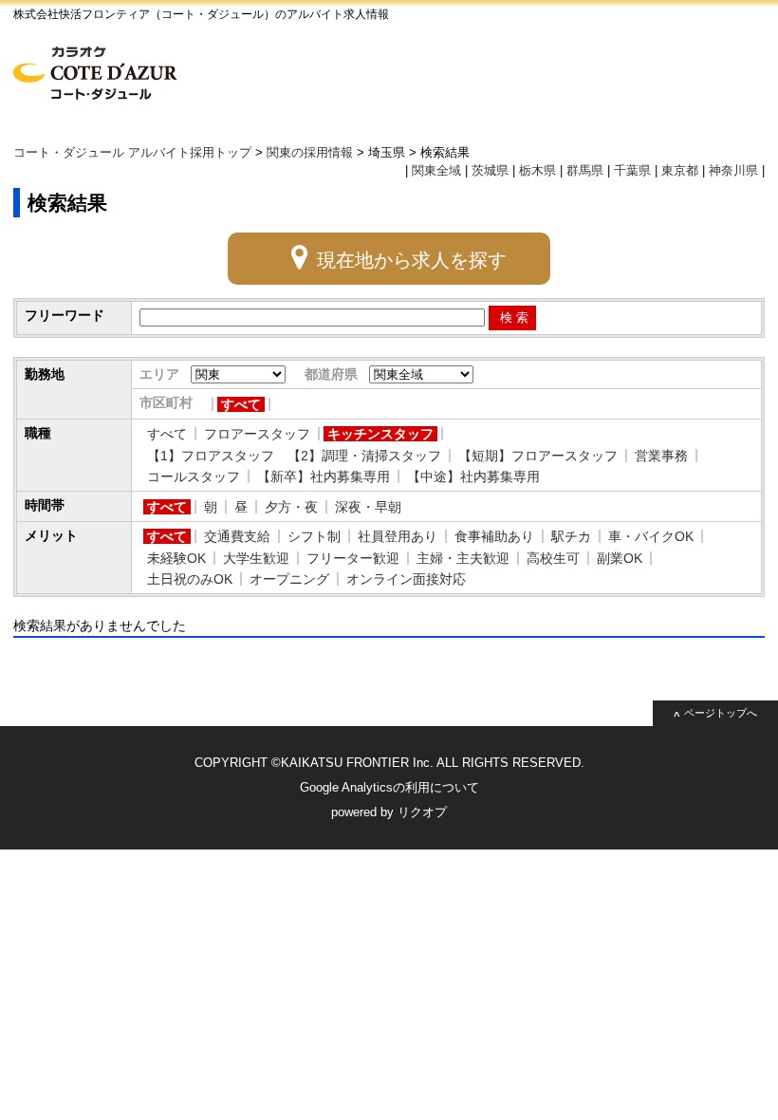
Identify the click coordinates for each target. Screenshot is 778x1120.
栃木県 (537, 170)
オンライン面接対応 (406, 579)
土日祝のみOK (189, 579)
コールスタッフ (193, 476)
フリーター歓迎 (352, 558)
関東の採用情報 (310, 152)
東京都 (679, 170)
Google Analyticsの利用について (389, 787)
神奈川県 (733, 170)
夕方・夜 (291, 506)
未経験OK (176, 558)
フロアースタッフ (257, 433)
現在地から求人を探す (412, 260)
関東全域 (436, 170)
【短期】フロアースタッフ (538, 455)
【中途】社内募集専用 (473, 476)
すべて (241, 404)
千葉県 (632, 170)
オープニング (289, 579)
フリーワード (64, 315)
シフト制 (314, 536)
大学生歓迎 (256, 558)
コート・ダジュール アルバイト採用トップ (132, 152)
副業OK (619, 558)
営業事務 (661, 455)
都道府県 (331, 374)
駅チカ (571, 536)
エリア (159, 374)
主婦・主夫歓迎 (463, 558)
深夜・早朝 (368, 506)
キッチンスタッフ (380, 433)
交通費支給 (237, 536)
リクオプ (422, 812)
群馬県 (584, 170)
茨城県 (490, 170)
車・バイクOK (651, 536)
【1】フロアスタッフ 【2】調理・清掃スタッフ (294, 455)
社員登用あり (397, 536)
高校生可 (553, 558)
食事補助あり (494, 536)
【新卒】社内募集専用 (323, 476)
